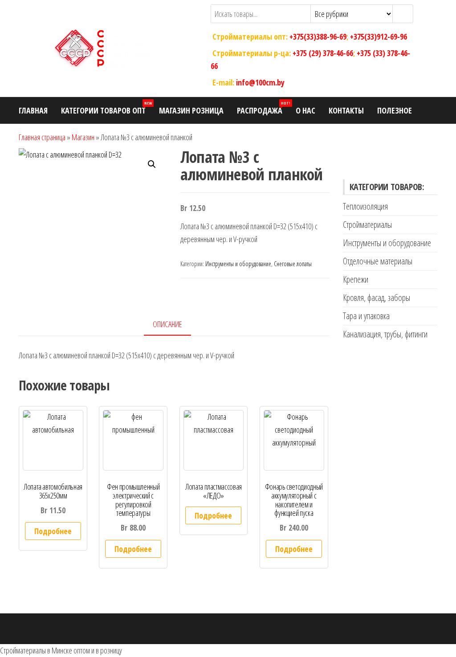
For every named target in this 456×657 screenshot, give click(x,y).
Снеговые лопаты (293, 264)
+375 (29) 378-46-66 (323, 53)
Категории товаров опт (106, 108)
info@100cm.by (260, 82)
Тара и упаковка (366, 316)
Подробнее (53, 531)
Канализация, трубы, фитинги (385, 334)
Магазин (83, 137)
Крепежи (355, 279)
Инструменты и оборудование (238, 264)
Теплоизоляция (365, 206)
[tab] (174, 324)
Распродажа (263, 108)
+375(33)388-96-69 (317, 36)
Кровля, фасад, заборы (376, 298)
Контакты (346, 110)
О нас (305, 110)
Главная (33, 110)
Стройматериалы (367, 225)
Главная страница (42, 137)
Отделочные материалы (377, 261)
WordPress (220, 628)
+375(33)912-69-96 (378, 36)
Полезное (394, 110)
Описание (167, 324)
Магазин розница (191, 110)
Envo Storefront (277, 628)
